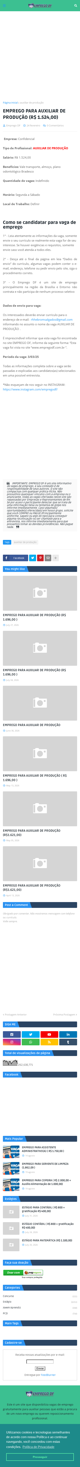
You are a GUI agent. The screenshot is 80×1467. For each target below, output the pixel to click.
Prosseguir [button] (40, 1456)
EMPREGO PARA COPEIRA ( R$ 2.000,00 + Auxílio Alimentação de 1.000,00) (46, 1182)
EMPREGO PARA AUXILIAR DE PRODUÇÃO (31, 725)
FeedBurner (48, 1375)
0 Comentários (55, 125)
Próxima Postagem (64, 1014)
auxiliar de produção (32, 102)
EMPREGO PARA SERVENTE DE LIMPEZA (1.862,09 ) (45, 1165)
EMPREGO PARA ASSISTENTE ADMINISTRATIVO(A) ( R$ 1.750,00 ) (43, 1149)
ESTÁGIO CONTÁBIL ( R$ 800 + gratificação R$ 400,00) (48, 1226)
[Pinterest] (40, 558)
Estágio (40, 1301)
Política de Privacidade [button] (38, 1447)
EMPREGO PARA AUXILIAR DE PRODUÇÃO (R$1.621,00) (31, 833)
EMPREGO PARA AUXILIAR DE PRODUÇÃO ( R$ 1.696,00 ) (35, 778)
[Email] (48, 558)
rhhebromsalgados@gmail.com (52, 319)
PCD (40, 1313)
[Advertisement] (40, 56)
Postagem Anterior (16, 1014)
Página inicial (10, 102)
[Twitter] (32, 558)
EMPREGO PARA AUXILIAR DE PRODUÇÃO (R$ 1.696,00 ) (34, 617)
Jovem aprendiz (40, 1307)
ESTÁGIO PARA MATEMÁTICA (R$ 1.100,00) (47, 1240)
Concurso (40, 1296)
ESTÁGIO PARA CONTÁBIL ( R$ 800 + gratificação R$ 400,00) (43, 1209)
